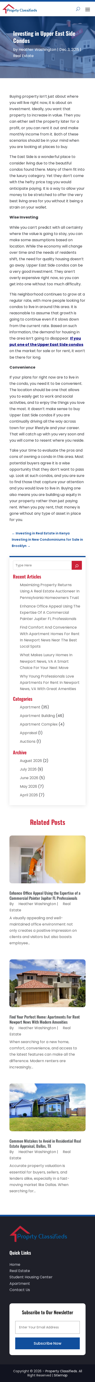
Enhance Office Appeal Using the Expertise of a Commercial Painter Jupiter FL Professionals (50, 612)
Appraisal (28, 733)
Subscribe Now (47, 1343)
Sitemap (61, 1375)
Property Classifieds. (61, 1371)
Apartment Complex (39, 724)
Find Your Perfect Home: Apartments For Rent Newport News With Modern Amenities (44, 1019)
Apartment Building (37, 715)
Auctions (28, 741)
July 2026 (28, 769)
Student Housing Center (31, 1277)
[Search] (76, 565)
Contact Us (19, 1289)
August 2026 (31, 760)
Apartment (30, 707)
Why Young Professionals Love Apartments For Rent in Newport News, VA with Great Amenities (50, 682)
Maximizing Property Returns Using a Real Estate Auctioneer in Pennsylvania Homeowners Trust (50, 591)
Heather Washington (37, 49)
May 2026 (28, 786)
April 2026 (29, 795)
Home (14, 1264)
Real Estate (23, 55)
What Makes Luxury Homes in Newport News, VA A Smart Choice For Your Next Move (46, 661)
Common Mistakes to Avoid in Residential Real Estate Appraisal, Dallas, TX (45, 1143)
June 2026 (29, 778)
